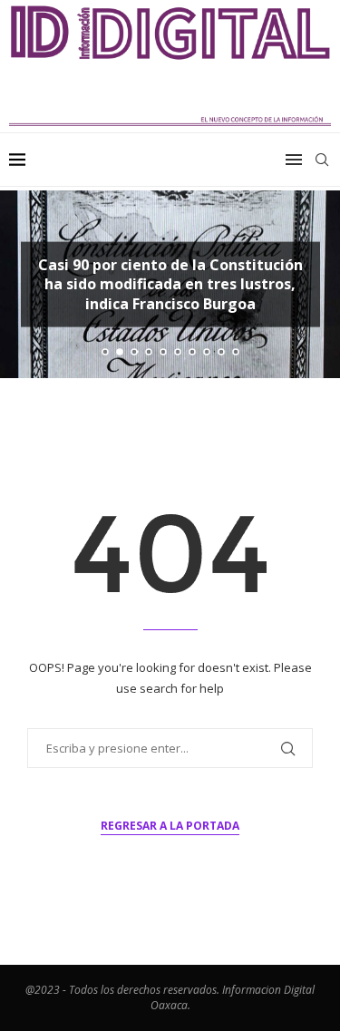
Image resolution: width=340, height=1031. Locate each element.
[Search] (322, 159)
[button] (24, 283)
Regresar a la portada (170, 825)
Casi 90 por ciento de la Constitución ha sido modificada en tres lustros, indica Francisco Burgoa (170, 283)
